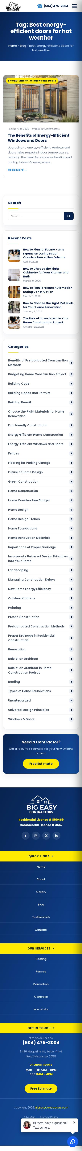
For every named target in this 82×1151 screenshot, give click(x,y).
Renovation (40, 649)
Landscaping (40, 570)
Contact (41, 930)
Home (41, 867)
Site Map (29, 1117)
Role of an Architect (40, 659)
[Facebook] (26, 836)
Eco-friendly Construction (40, 425)
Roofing (40, 682)
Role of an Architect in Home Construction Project (40, 670)
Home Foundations (40, 528)
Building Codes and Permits (40, 393)
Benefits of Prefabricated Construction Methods (40, 362)
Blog (41, 904)
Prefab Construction (40, 617)
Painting (40, 608)
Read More (17, 170)
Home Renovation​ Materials (40, 538)
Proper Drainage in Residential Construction (40, 638)
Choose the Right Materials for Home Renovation (40, 413)
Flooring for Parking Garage (40, 463)
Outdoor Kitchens (40, 598)
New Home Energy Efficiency (40, 589)
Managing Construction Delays (40, 580)
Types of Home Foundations (40, 691)
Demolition (41, 984)
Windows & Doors (40, 719)
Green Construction (40, 482)
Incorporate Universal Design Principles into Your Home (40, 558)
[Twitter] (46, 836)
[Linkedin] (56, 836)
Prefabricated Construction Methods (40, 626)
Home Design (40, 510)
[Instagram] (36, 836)
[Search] (69, 216)
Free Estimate (41, 763)
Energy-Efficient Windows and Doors (40, 444)
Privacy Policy (49, 1117)
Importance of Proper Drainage (40, 547)
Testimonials (41, 917)
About (41, 879)
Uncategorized (40, 700)
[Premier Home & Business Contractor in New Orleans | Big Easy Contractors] (13, 6)
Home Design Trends (40, 519)
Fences (40, 453)
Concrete (41, 997)
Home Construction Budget (40, 500)
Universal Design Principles (40, 710)
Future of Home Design (40, 472)
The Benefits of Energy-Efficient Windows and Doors (38, 138)
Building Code (40, 384)
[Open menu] (74, 6)
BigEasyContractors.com (51, 1107)
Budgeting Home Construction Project (40, 374)
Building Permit (40, 402)
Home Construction (40, 491)
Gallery (41, 892)
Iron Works (41, 1009)
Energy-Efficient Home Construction (40, 435)
